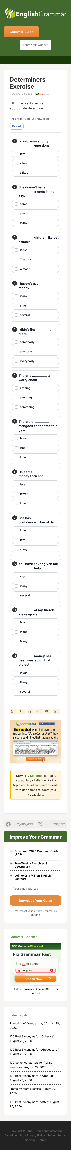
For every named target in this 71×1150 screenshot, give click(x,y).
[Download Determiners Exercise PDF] (45, 94)
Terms (42, 1140)
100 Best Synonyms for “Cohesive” (32, 1036)
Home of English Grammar (35, 14)
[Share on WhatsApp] (56, 711)
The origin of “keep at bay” (27, 1023)
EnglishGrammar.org (49, 1130)
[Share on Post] (21, 711)
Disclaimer (11, 1135)
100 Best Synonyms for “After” (29, 1102)
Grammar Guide (21, 32)
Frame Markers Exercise (25, 1088)
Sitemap (30, 1140)
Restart (16, 126)
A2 (37, 94)
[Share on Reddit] (39, 711)
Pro (22, 1135)
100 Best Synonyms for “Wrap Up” (32, 1075)
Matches (36, 775)
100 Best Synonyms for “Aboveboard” (34, 1049)
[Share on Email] (47, 711)
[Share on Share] (13, 711)
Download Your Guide (35, 901)
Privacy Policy (36, 1135)
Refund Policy (56, 1135)
